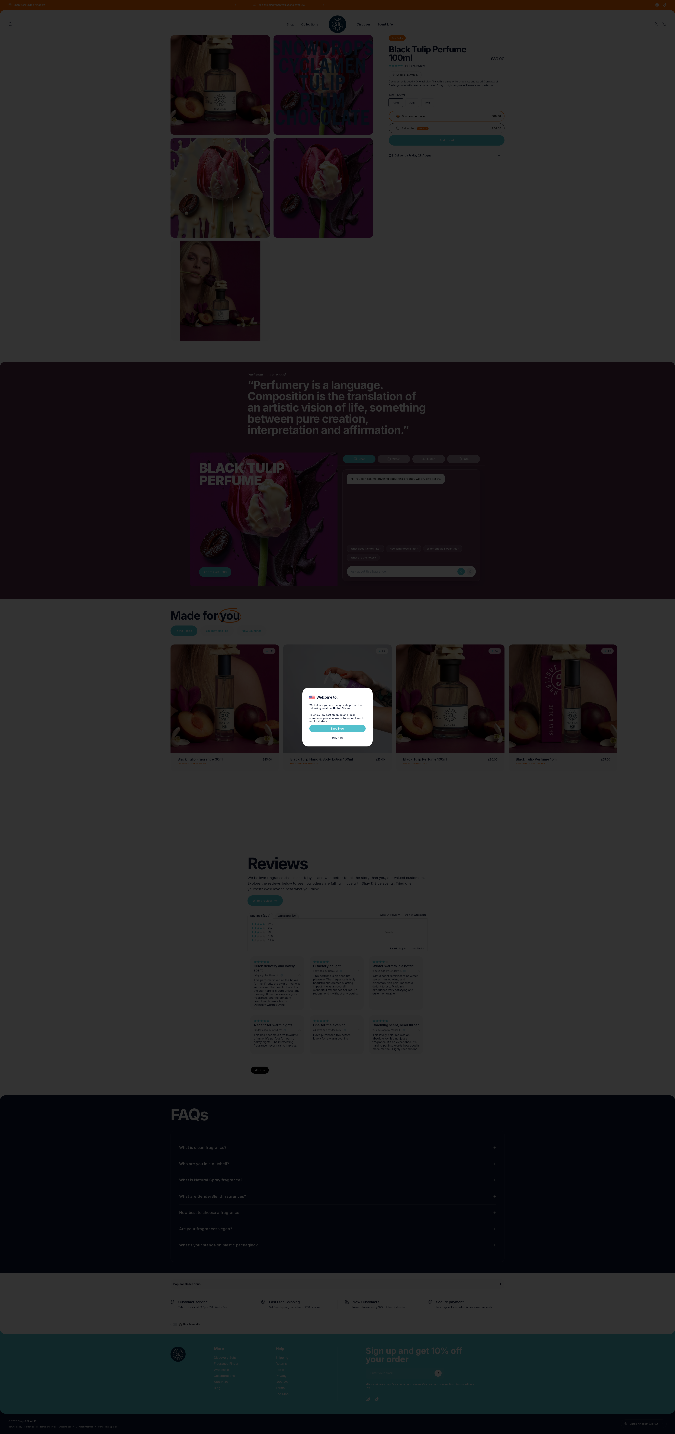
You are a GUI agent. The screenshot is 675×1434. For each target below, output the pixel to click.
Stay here (337, 737)
